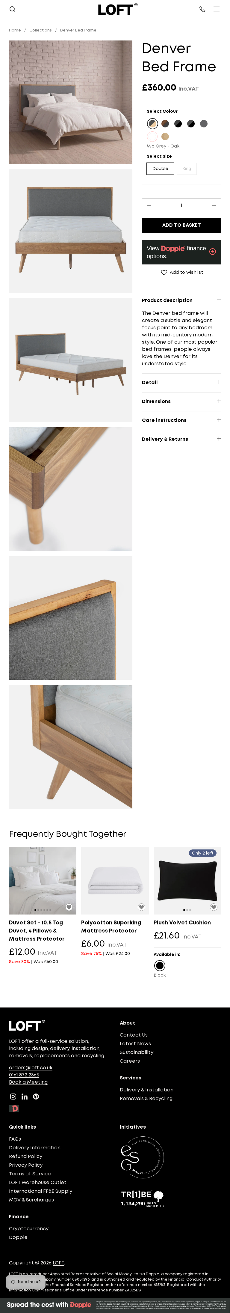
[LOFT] (117, 9)
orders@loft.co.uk (30, 1068)
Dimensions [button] (156, 401)
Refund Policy (25, 1156)
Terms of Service (30, 1174)
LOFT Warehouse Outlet (37, 1182)
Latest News (135, 1044)
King (186, 169)
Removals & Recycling (146, 1099)
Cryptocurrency (29, 1229)
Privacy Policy (26, 1165)
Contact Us (134, 1035)
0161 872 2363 (24, 1075)
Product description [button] (167, 300)
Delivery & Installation (146, 1090)
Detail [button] (150, 382)
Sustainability (136, 1052)
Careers (130, 1061)
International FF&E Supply (40, 1191)
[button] (12, 9)
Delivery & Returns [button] (165, 439)
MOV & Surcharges (31, 1200)
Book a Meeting (28, 1082)
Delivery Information (34, 1148)
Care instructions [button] (164, 420)
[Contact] (202, 9)
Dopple (18, 1237)
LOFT (58, 1263)
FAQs (15, 1139)
